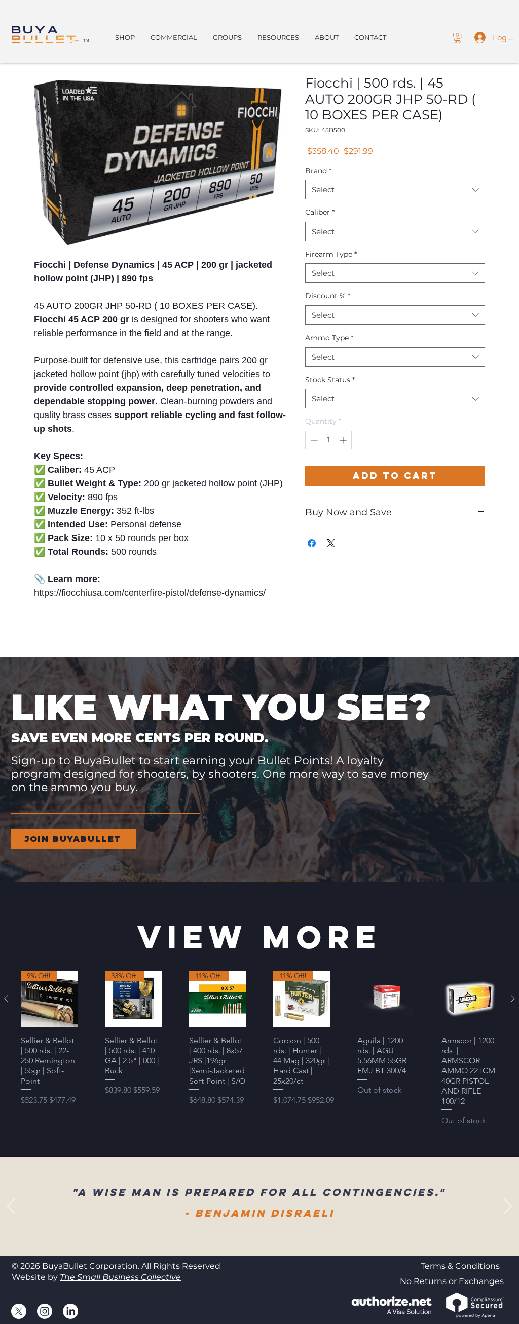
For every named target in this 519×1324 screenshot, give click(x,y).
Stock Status (330, 379)
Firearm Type (331, 254)
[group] (259, 1048)
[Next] (508, 1206)
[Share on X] (331, 543)
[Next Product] (513, 998)
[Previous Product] (6, 998)
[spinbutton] (328, 440)
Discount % (327, 295)
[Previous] (11, 1206)
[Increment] (344, 440)
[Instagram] (44, 1311)
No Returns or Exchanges (452, 1281)
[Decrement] (313, 440)
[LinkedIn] (70, 1311)
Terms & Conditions (460, 1266)
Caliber (320, 212)
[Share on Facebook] (312, 543)
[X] (18, 1311)
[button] (457, 38)
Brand (318, 170)
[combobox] (395, 189)
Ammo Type (329, 337)
